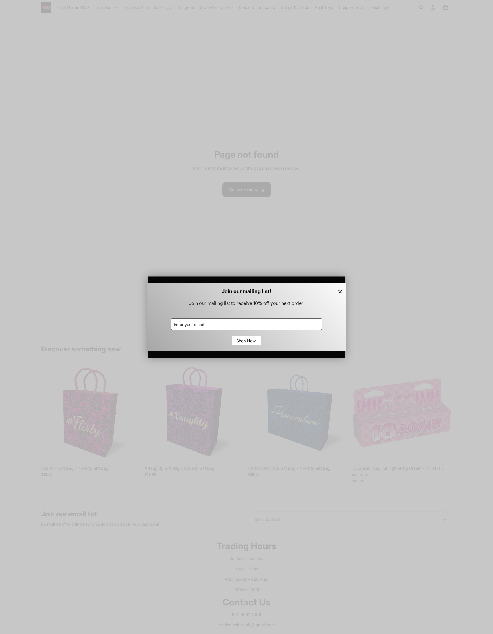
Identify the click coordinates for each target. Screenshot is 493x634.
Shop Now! (246, 340)
